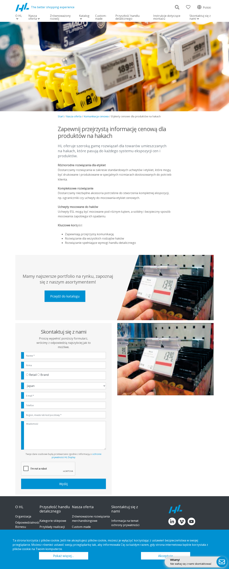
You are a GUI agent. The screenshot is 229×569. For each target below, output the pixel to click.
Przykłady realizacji (52, 527)
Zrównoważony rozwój (60, 17)
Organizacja (23, 516)
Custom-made (101, 17)
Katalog (84, 16)
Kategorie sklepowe (53, 521)
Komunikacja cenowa (96, 116)
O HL (18, 16)
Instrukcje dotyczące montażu (166, 17)
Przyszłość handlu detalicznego (127, 17)
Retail (33, 375)
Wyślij (63, 484)
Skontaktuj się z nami (200, 17)
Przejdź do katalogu (65, 296)
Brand (44, 375)
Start (61, 116)
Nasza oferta (32, 17)
